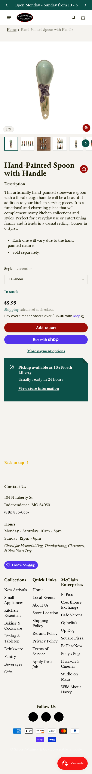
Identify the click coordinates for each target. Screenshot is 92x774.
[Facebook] (33, 717)
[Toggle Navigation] (9, 17)
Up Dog (68, 630)
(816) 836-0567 (16, 512)
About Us (40, 605)
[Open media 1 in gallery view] (11, 144)
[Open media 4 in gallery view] (60, 144)
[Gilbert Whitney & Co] (24, 17)
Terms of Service (40, 651)
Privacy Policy (45, 641)
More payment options (46, 351)
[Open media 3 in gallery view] (43, 144)
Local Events (44, 597)
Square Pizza (72, 638)
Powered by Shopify (66, 749)
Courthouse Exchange (71, 605)
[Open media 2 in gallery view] (27, 144)
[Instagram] (46, 717)
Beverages (13, 664)
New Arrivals (15, 590)
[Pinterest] (59, 717)
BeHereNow (71, 646)
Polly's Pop (70, 653)
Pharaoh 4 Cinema (70, 664)
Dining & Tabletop (12, 638)
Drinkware (13, 649)
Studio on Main (69, 676)
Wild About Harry (71, 689)
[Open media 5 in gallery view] (76, 144)
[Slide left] (6, 5)
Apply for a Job (42, 664)
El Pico (67, 594)
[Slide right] (85, 5)
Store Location (45, 613)
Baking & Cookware (13, 625)
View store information (38, 388)
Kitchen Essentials (12, 613)
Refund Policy (45, 633)
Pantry (10, 656)
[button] (73, 17)
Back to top (14, 462)
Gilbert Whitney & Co (30, 749)
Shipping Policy (40, 623)
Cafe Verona (72, 615)
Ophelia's (69, 623)
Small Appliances (13, 600)
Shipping (11, 310)
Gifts (8, 672)
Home (11, 30)
